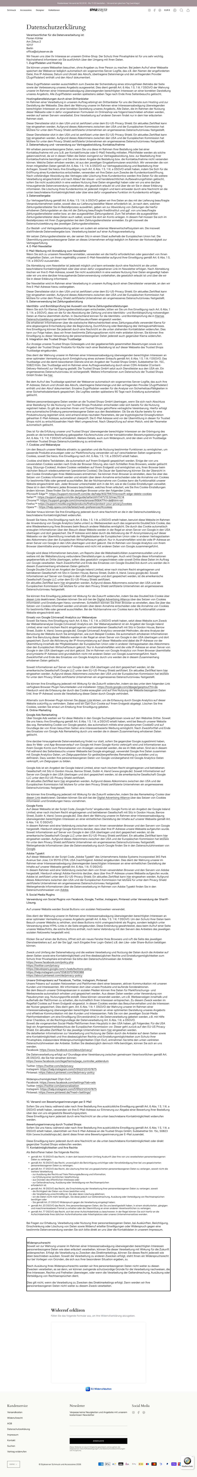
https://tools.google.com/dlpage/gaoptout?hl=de (127, 687)
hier (28, 126)
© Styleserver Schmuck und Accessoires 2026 (60, 1464)
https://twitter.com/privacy (42, 965)
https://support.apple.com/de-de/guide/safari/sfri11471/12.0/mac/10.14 (81, 497)
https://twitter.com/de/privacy (54, 1066)
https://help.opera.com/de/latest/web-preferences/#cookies (75, 507)
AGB (9, 1423)
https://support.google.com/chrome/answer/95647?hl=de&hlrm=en (81, 500)
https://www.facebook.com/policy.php (50, 962)
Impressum (12, 1434)
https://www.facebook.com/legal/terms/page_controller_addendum (67, 1061)
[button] (11, 10)
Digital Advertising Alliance (113, 599)
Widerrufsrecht (15, 1417)
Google (30, 848)
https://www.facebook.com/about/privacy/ (66, 1050)
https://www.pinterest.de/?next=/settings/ (65, 1092)
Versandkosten (14, 1412)
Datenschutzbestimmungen (114, 1449)
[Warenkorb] (188, 10)
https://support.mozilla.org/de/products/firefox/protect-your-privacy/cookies (85, 503)
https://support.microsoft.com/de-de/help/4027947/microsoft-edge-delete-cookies (100, 494)
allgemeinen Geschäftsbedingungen (84, 1449)
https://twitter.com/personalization (57, 1085)
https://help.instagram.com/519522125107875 (68, 1069)
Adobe (64, 890)
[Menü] (192, 1457)
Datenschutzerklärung (18, 1429)
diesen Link (33, 599)
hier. (50, 375)
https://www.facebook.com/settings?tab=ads (68, 1082)
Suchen (11, 1446)
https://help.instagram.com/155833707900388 (55, 972)
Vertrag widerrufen (17, 1451)
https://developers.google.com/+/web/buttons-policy (59, 969)
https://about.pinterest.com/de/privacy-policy (54, 975)
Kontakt (11, 1440)
